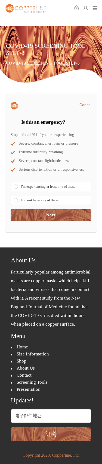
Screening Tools (32, 382)
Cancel (85, 105)
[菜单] (95, 8)
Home (22, 346)
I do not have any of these (39, 200)
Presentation (29, 389)
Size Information (33, 354)
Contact (24, 375)
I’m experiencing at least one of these (48, 187)
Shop (21, 361)
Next (51, 215)
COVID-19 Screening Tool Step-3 (43, 63)
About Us (26, 368)
